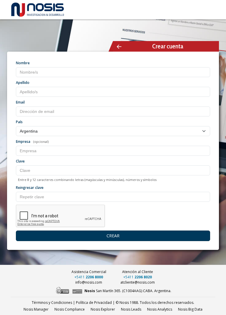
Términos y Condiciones (52, 302)
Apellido (22, 82)
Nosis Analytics (159, 309)
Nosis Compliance (69, 309)
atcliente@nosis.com (137, 282)
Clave (20, 161)
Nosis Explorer (103, 309)
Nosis (190, 309)
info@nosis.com (88, 282)
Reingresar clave (30, 187)
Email (20, 102)
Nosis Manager (36, 309)
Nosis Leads (131, 309)
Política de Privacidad (94, 302)
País (19, 121)
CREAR (113, 235)
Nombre (23, 62)
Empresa (23, 141)
